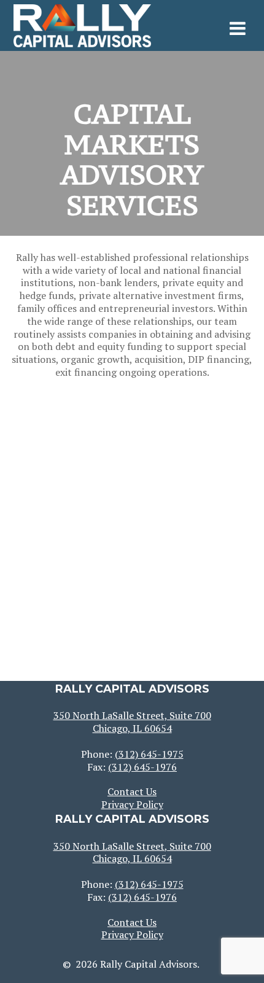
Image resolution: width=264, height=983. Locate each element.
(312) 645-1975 (149, 754)
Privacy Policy (132, 804)
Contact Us (132, 791)
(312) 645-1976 (142, 767)
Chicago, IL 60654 (132, 728)
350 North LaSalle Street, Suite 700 (132, 715)
